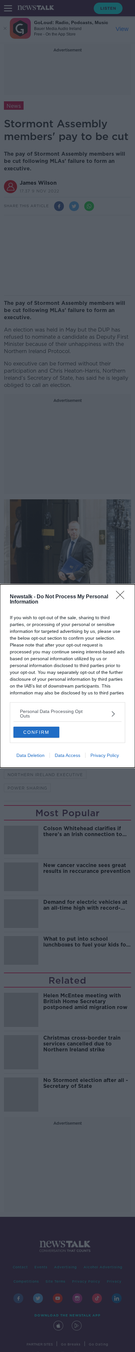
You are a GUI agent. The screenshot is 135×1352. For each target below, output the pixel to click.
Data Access (67, 755)
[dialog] (67, 676)
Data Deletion (30, 755)
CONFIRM (36, 732)
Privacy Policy (104, 755)
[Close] (122, 597)
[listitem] (67, 713)
